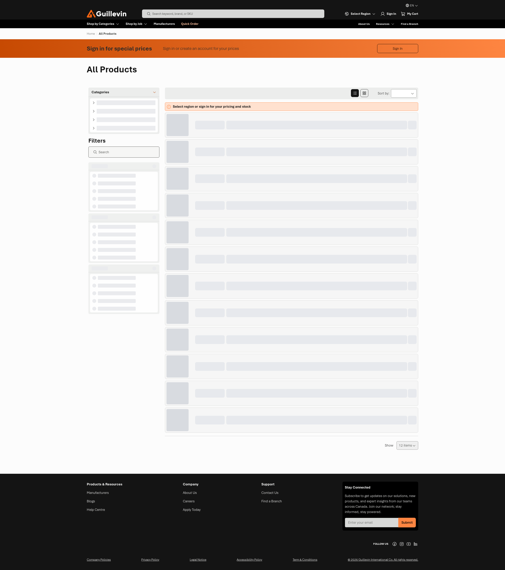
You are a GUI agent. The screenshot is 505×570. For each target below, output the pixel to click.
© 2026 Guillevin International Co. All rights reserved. (383, 560)
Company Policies (99, 560)
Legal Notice (198, 560)
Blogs (91, 501)
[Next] (178, 445)
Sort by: (383, 93)
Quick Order (189, 24)
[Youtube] (408, 544)
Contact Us (269, 493)
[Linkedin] (415, 544)
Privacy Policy (150, 560)
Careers (189, 501)
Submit (407, 522)
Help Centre (96, 509)
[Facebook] (394, 544)
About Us (364, 24)
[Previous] (168, 445)
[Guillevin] (106, 14)
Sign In (398, 48)
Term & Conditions (305, 560)
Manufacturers (164, 24)
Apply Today (192, 509)
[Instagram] (401, 544)
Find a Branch (409, 24)
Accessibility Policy (249, 560)
